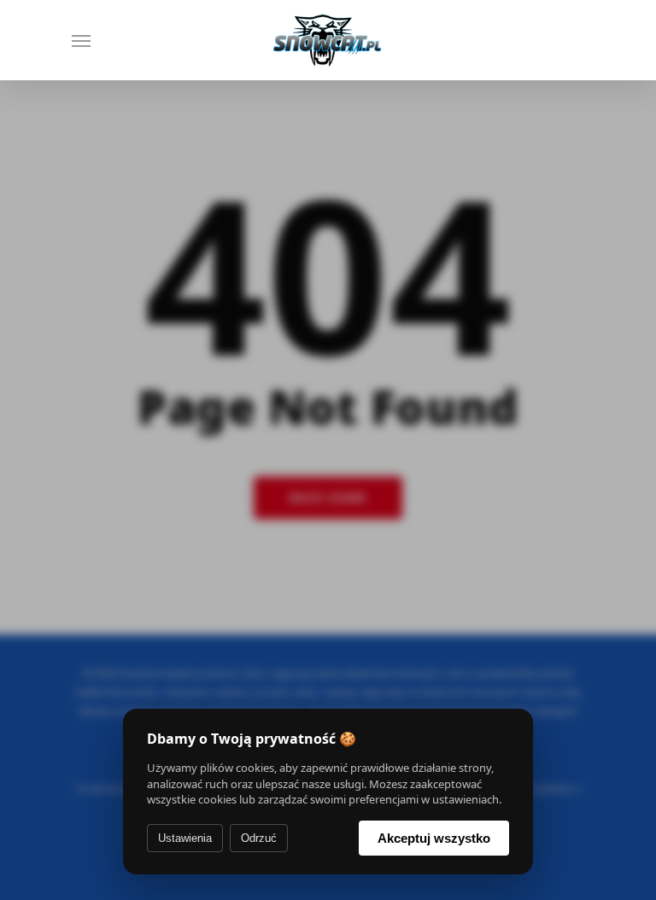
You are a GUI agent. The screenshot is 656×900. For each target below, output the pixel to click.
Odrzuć (259, 838)
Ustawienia (185, 838)
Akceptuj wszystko (434, 838)
